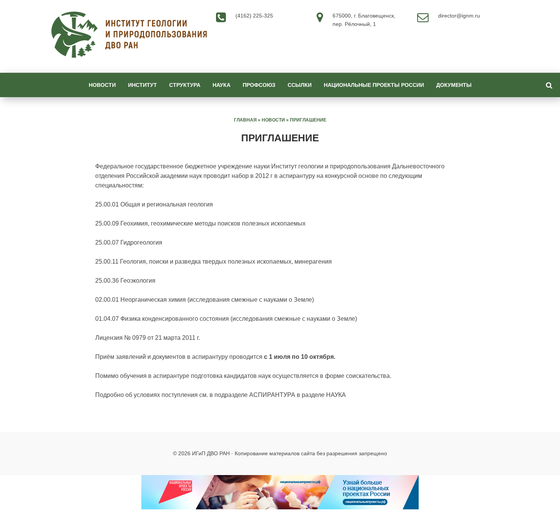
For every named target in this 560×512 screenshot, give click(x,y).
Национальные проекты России (374, 85)
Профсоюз (259, 85)
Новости (102, 85)
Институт (142, 85)
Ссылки (300, 85)
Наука (221, 85)
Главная (245, 120)
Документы (454, 85)
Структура (184, 85)
